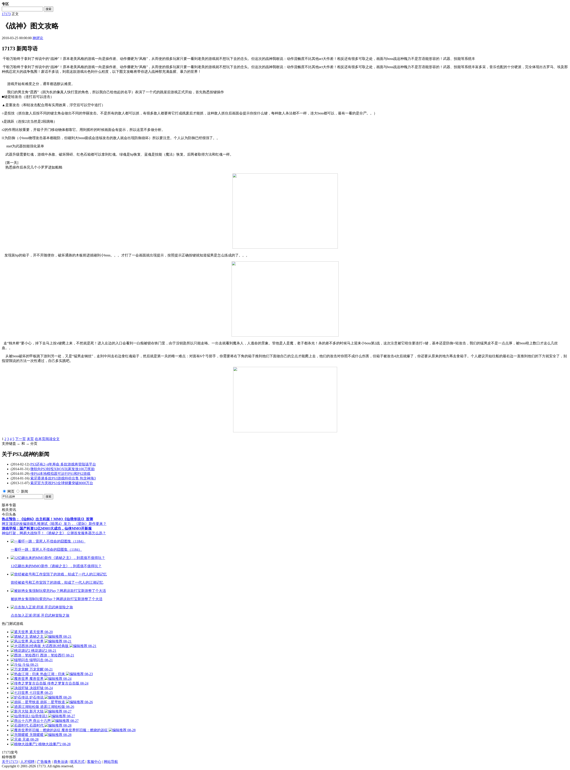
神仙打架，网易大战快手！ (23, 533)
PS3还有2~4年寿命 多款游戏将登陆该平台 (63, 464)
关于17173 (10, 762)
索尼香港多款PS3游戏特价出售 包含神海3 (63, 478)
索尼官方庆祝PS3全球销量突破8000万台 (61, 483)
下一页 (20, 439)
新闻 (24, 491)
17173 (6, 14)
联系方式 (77, 762)
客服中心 (94, 762)
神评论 (38, 38)
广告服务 (44, 762)
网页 (10, 491)
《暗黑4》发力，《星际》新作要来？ (77, 524)
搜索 (48, 9)
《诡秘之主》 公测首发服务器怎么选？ (75, 533)
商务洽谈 (61, 762)
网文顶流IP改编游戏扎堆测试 (25, 524)
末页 (30, 439)
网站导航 (111, 762)
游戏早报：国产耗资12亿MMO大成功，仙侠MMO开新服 (47, 528)
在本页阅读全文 (47, 439)
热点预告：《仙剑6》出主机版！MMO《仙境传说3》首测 (47, 519)
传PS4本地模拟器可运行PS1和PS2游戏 (60, 473)
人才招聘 (27, 762)
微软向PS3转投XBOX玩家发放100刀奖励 (62, 469)
